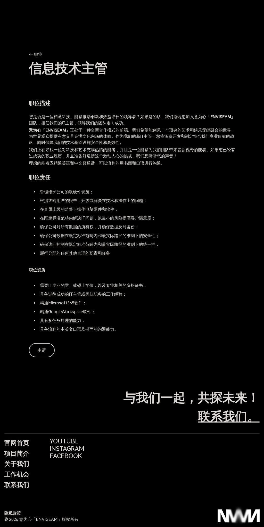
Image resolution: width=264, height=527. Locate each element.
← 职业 (35, 54)
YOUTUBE (64, 441)
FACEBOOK (66, 456)
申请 (42, 350)
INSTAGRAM (67, 449)
